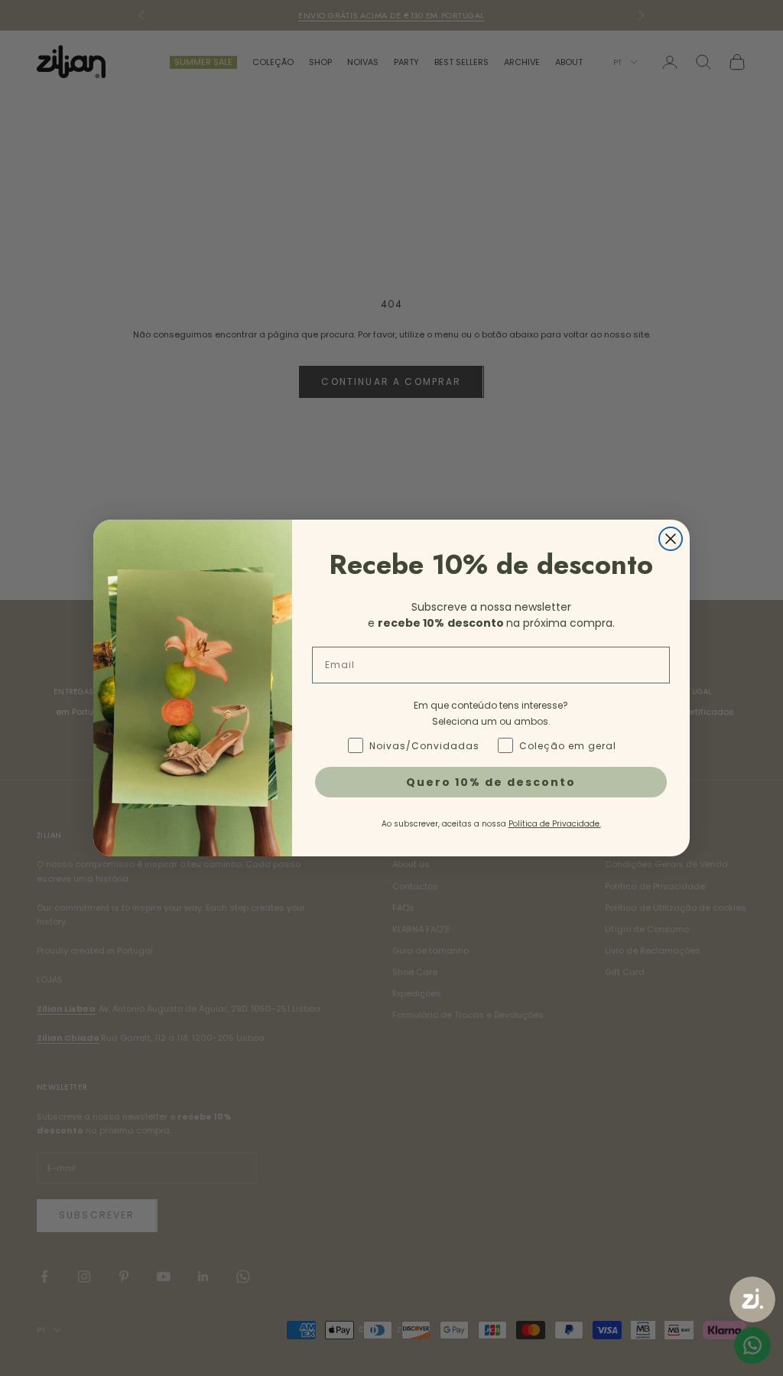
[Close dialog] (670, 538)
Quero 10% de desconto (491, 782)
